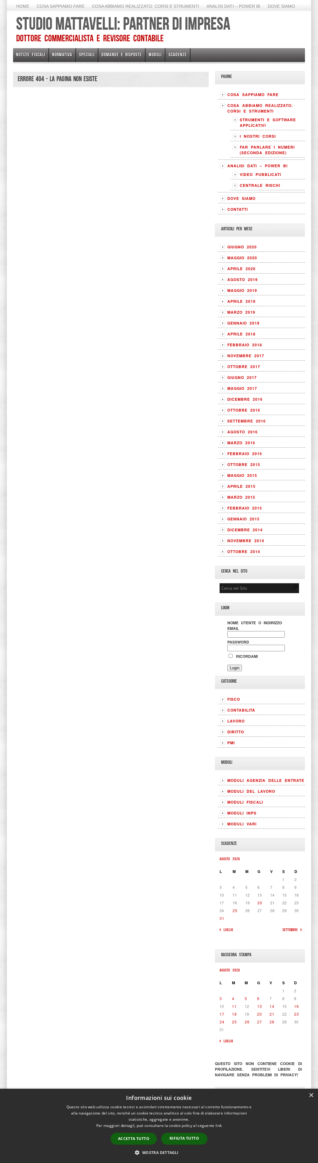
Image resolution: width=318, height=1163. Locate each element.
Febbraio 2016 (244, 453)
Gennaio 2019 (243, 323)
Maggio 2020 (242, 258)
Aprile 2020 (241, 268)
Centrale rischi (260, 185)
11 (234, 1006)
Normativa (62, 54)
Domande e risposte (122, 54)
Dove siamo (281, 6)
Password (238, 642)
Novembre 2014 (245, 540)
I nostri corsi (258, 136)
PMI (231, 742)
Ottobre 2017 (243, 366)
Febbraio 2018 (244, 345)
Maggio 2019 (242, 290)
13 (259, 1006)
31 (222, 918)
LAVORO (236, 721)
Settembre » (292, 930)
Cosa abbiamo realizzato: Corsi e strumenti (145, 6)
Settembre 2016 (246, 421)
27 (259, 1021)
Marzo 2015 (241, 497)
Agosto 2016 (242, 432)
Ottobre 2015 (243, 464)
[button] (158, 1152)
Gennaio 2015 (243, 519)
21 (272, 1014)
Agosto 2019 (242, 279)
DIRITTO (235, 732)
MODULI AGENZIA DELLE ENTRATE (265, 780)
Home (22, 6)
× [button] (311, 1095)
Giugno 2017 (242, 377)
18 (234, 1014)
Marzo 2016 (241, 442)
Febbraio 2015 (244, 508)
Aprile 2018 (241, 334)
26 (247, 1021)
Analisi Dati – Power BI (233, 6)
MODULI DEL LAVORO (251, 791)
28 (272, 1021)
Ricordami (246, 656)
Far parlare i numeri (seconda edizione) (267, 149)
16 (296, 1006)
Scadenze (178, 54)
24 (222, 1021)
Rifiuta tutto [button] (184, 1138)
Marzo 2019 (241, 312)
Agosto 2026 (230, 859)
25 (235, 910)
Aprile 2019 (241, 301)
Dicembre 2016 (245, 399)
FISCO (233, 699)
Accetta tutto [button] (133, 1138)
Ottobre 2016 (243, 410)
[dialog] (159, 1126)
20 (259, 902)
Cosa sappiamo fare (60, 6)
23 (296, 1014)
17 (222, 1014)
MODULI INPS (242, 813)
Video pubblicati (260, 174)
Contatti (237, 209)
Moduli (155, 54)
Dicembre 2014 (245, 530)
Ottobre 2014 (243, 551)
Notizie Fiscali (30, 54)
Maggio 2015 (242, 475)
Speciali (87, 54)
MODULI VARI (242, 824)
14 (272, 1006)
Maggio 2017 (242, 388)
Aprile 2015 (241, 486)
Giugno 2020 (242, 247)
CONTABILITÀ (241, 710)
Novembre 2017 (245, 355)
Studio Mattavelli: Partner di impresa (123, 23)
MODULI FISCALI (245, 802)
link (219, 1125)
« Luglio (226, 930)
